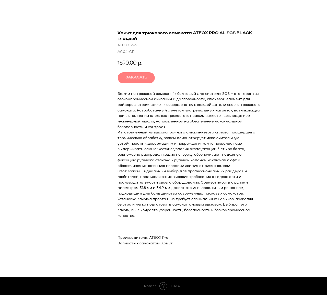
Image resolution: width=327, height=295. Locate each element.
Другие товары (24, 8)
